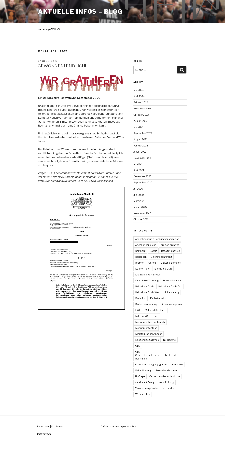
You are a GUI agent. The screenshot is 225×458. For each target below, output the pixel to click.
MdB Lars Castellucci (146, 316)
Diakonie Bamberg (171, 262)
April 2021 (138, 170)
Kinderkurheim (158, 298)
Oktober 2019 (141, 219)
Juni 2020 (138, 194)
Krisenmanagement (172, 304)
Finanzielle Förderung (147, 280)
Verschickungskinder (146, 388)
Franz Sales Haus (172, 280)
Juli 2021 (137, 164)
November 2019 (142, 213)
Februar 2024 (140, 102)
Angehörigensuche (145, 244)
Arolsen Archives (170, 244)
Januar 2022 (139, 151)
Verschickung (166, 382)
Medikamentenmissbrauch (150, 322)
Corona (152, 262)
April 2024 (138, 96)
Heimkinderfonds (144, 286)
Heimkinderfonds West (148, 292)
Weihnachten (142, 394)
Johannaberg (172, 292)
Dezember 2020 (142, 176)
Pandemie (177, 364)
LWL (138, 310)
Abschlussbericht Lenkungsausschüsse (157, 239)
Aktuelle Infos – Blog (80, 11)
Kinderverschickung (146, 304)
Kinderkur (140, 298)
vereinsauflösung (145, 382)
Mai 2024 (138, 90)
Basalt (153, 250)
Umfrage (140, 376)
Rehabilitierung (143, 370)
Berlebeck (141, 256)
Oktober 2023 (141, 114)
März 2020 (139, 201)
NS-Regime (169, 339)
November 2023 (142, 108)
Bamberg (140, 250)
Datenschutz (44, 433)
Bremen (139, 262)
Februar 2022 (140, 145)
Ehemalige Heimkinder (147, 274)
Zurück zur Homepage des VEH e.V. (119, 426)
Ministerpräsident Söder (148, 333)
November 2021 (142, 158)
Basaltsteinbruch (170, 250)
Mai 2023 (138, 127)
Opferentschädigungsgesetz (151, 364)
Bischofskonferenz (161, 256)
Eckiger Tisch (142, 268)
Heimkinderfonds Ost (170, 286)
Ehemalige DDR (163, 268)
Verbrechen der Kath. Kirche (164, 376)
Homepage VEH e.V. (49, 29)
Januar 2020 (140, 207)
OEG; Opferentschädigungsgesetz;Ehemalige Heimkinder (157, 355)
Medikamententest (146, 328)
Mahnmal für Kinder (155, 310)
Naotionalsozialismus (147, 339)
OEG (137, 345)
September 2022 (142, 133)
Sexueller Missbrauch (167, 370)
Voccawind (168, 388)
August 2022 (140, 139)
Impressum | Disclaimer (50, 426)
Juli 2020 (138, 188)
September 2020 (142, 182)
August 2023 (140, 120)
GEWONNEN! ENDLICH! (62, 65)
